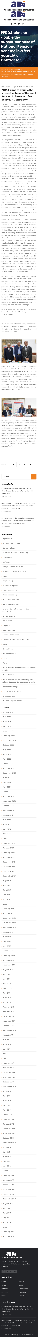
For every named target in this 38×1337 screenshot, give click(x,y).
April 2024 (7, 787)
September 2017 (9, 1030)
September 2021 (9, 876)
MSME (21, 1285)
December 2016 (9, 1072)
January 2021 (8, 913)
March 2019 (7, 988)
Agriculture (7, 539)
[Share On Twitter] (14, 464)
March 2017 (7, 1058)
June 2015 (7, 1157)
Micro (5, 644)
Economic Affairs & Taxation (15, 571)
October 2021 (8, 871)
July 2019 (6, 974)
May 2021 (6, 895)
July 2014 (7, 1208)
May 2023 (7, 829)
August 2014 (8, 1204)
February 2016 (8, 1119)
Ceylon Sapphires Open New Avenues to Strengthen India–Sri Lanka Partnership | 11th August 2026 (17, 491)
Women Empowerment (12, 701)
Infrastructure (9, 616)
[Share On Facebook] (19, 464)
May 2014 (7, 1218)
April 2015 (7, 1166)
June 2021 (7, 890)
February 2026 (9, 736)
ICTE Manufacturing (11, 600)
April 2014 (7, 1222)
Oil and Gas (8, 649)
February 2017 (8, 1063)
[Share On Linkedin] (25, 464)
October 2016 (8, 1082)
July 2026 (7, 717)
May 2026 (7, 726)
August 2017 (8, 1035)
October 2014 (8, 1194)
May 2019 (6, 979)
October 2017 (8, 1026)
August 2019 (8, 970)
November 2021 (9, 867)
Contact (22, 1296)
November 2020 (9, 923)
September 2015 (9, 1143)
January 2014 (8, 1236)
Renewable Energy (10, 687)
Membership (23, 1289)
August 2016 (8, 1091)
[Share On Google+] (30, 464)
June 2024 (7, 778)
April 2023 (7, 834)
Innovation (7, 621)
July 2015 (6, 1152)
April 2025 (7, 759)
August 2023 (8, 815)
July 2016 (6, 1096)
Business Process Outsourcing (15, 553)
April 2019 (7, 984)
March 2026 (8, 731)
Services (5, 1289)
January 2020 (8, 960)
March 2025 (8, 764)
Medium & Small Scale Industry (16, 639)
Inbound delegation (11, 604)
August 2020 (8, 932)
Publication (23, 1292)
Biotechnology (9, 548)
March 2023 (7, 838)
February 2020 (9, 955)
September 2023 (9, 810)
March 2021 (7, 904)
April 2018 (7, 1002)
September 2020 (9, 927)
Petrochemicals (9, 654)
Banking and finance (11, 543)
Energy (6, 576)
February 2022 (9, 853)
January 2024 (8, 796)
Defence (6, 562)
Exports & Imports (10, 585)
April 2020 (7, 946)
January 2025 (8, 768)
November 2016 (9, 1077)
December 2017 (9, 1016)
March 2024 (8, 792)
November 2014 (9, 1189)
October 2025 (8, 745)
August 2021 (8, 881)
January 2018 (8, 1012)
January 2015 (8, 1180)
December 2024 (9, 773)
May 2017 (6, 1049)
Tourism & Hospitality (12, 691)
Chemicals (7, 557)
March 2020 (8, 951)
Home (4, 1282)
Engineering (8, 581)
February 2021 (8, 909)
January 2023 (8, 848)
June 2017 (7, 1044)
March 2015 (7, 1171)
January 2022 (8, 857)
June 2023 (7, 824)
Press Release (6, 87)
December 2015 (9, 1129)
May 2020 (7, 941)
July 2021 (6, 885)
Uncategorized (9, 696)
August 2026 (8, 712)
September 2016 (9, 1087)
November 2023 (9, 801)
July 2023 (7, 820)
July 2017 (6, 1040)
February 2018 (8, 1007)
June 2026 (7, 721)
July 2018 (6, 993)
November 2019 (9, 965)
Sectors (22, 1282)
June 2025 (7, 754)
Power (5, 663)
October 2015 (8, 1138)
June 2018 (7, 998)
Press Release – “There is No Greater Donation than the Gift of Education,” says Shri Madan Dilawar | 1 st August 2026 (18, 505)
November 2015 (9, 1133)
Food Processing (10, 590)
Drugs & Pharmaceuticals (14, 567)
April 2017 (7, 1054)
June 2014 (7, 1213)
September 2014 (9, 1199)
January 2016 (8, 1124)
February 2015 (8, 1175)
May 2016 (6, 1105)
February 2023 (9, 843)
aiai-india (29, 87)
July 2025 (7, 750)
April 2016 (7, 1110)
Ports (5, 658)
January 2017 (8, 1068)
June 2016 (7, 1101)
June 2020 (7, 937)
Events (4, 1296)
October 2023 (8, 806)
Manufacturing (9, 630)
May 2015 (6, 1161)
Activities (5, 1292)
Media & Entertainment (12, 635)
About (4, 1285)
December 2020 (9, 918)
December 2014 (9, 1185)
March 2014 (7, 1227)
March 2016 (7, 1115)
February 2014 (8, 1232)
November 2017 (9, 1021)
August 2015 (8, 1147)
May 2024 (7, 782)
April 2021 (7, 899)
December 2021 (9, 862)
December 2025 (9, 740)
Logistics (6, 625)
